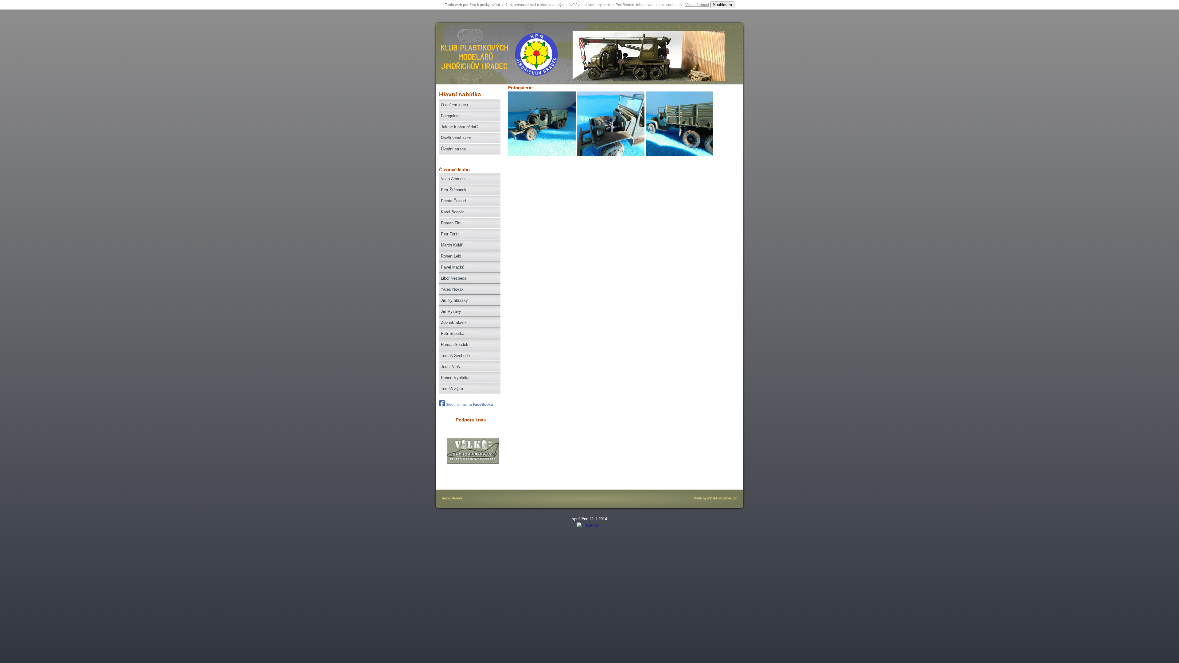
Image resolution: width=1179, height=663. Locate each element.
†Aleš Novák (452, 289)
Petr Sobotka (452, 333)
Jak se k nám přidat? (459, 127)
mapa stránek (452, 498)
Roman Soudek (454, 344)
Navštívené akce (456, 138)
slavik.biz (730, 498)
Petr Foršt (450, 234)
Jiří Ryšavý (451, 311)
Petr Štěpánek (453, 190)
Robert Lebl (451, 256)
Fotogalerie (451, 116)
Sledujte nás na (469, 404)
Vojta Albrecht (453, 178)
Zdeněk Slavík (454, 322)
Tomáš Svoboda (455, 355)
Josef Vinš (450, 366)
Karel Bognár (452, 212)
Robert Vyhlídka (455, 377)
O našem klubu (454, 105)
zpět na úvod (473, 57)
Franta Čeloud (453, 201)
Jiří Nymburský (454, 300)
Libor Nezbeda (453, 278)
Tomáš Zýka (452, 388)
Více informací (697, 5)
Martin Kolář (451, 245)
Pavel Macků (452, 267)
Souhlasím (722, 4)
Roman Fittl (451, 223)
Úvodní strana (453, 149)
